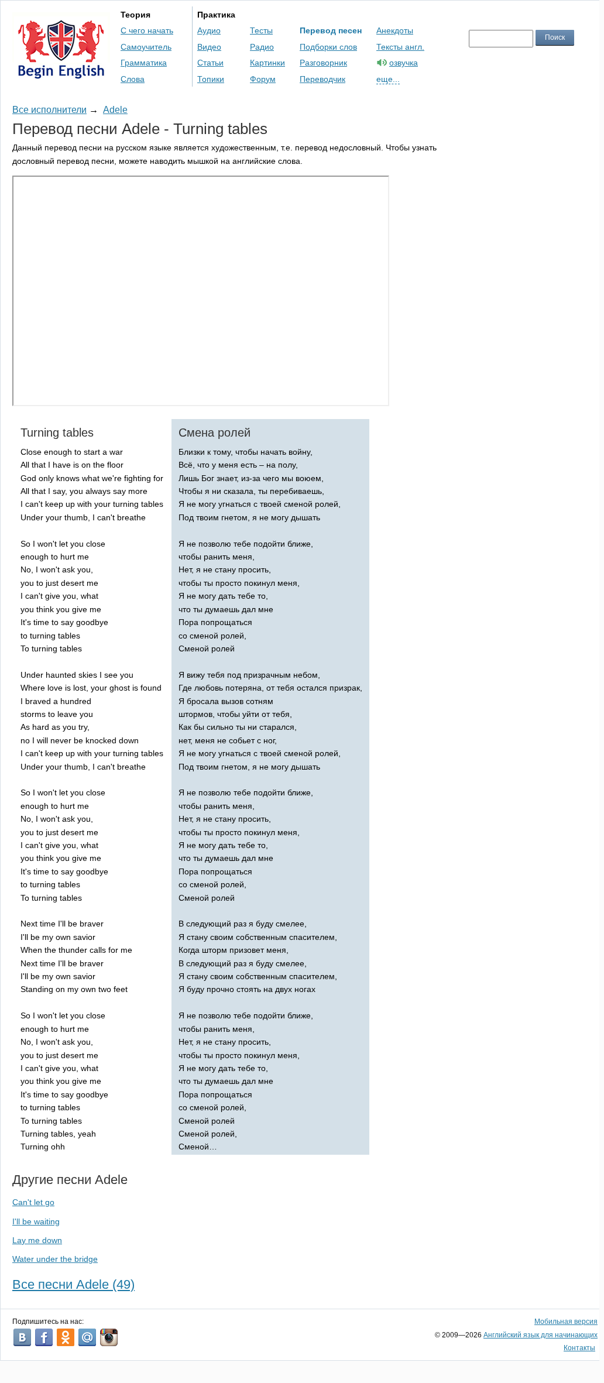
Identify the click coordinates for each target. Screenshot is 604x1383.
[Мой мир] (87, 1337)
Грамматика (144, 62)
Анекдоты (394, 30)
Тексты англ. (400, 47)
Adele (115, 110)
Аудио (209, 30)
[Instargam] (109, 1337)
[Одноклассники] (65, 1337)
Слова (133, 79)
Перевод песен (331, 30)
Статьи (210, 62)
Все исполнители (49, 110)
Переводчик (322, 79)
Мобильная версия (566, 1321)
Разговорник (323, 62)
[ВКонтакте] (22, 1337)
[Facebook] (44, 1337)
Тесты (261, 30)
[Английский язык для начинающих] (61, 73)
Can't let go (33, 1202)
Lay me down (37, 1240)
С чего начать (147, 30)
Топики (210, 79)
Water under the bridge (55, 1259)
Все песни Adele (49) (73, 1284)
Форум (263, 79)
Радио (262, 47)
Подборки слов (328, 47)
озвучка (403, 62)
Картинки (267, 62)
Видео (209, 47)
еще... (388, 79)
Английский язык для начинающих (540, 1335)
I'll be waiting (36, 1221)
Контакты (579, 1348)
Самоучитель (146, 47)
